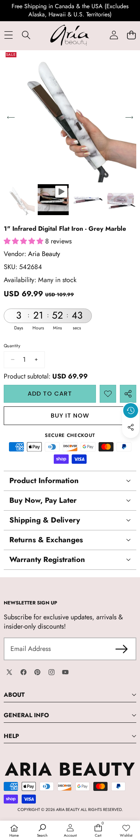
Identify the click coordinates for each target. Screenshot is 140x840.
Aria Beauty (44, 254)
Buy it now (70, 415)
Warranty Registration (47, 559)
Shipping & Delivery (44, 520)
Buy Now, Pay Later (43, 500)
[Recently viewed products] (130, 410)
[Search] (26, 35)
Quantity (12, 346)
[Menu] (8, 35)
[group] (19, 199)
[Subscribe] (122, 649)
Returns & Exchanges (46, 539)
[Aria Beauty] (69, 35)
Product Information (44, 480)
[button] (131, 35)
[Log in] (113, 35)
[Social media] (130, 427)
